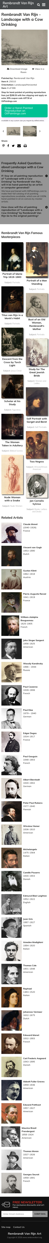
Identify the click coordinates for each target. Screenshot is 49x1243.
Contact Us (18, 1227)
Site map (5, 1227)
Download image (18, 68)
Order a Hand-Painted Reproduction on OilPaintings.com (19, 110)
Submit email (40, 1214)
